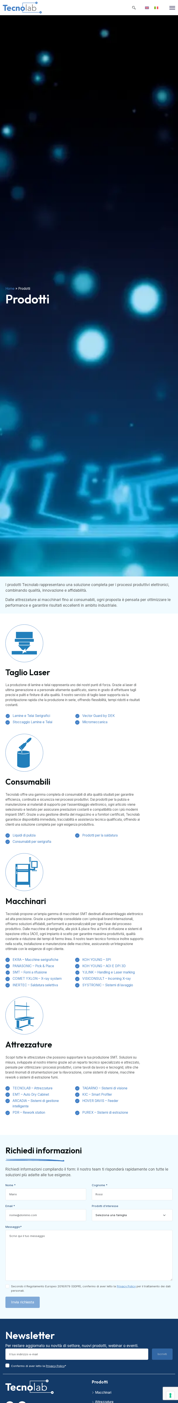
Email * (10, 1206)
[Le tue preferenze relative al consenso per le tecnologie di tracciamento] (170, 1395)
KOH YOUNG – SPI (96, 960)
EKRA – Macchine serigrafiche (35, 960)
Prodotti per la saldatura (100, 835)
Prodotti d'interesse (105, 1206)
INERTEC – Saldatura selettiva (35, 985)
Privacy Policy (126, 1286)
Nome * (10, 1185)
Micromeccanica (94, 722)
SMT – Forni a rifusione (30, 972)
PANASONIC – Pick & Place (33, 966)
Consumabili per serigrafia (32, 842)
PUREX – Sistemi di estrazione (105, 1112)
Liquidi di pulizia (24, 835)
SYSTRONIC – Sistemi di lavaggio (107, 985)
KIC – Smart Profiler (97, 1094)
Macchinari (103, 1392)
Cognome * (99, 1185)
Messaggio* (13, 1226)
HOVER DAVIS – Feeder (100, 1101)
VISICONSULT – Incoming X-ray (106, 979)
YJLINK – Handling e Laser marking (108, 972)
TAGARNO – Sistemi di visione (104, 1088)
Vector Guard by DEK (98, 716)
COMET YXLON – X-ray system (37, 979)
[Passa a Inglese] (147, 8)
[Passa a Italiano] (156, 8)
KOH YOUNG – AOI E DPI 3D (104, 966)
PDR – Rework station (29, 1112)
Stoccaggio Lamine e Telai (32, 722)
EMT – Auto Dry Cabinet (31, 1094)
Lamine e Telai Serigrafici (31, 716)
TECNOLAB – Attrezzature (33, 1088)
